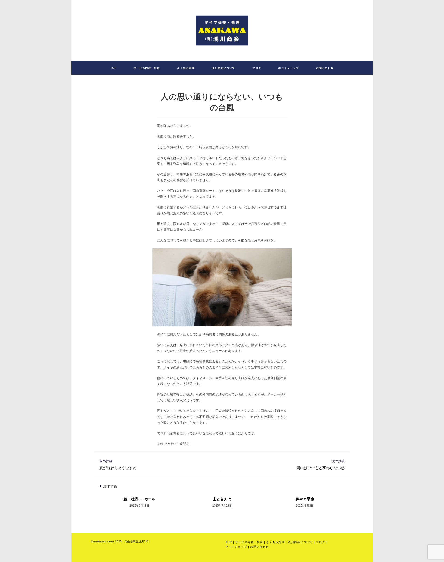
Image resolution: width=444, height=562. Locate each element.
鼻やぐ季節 (305, 498)
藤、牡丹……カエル (139, 498)
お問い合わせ (259, 546)
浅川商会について (300, 542)
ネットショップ (236, 546)
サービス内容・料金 (249, 542)
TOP (228, 542)
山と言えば (222, 498)
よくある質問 (275, 542)
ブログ (320, 542)
